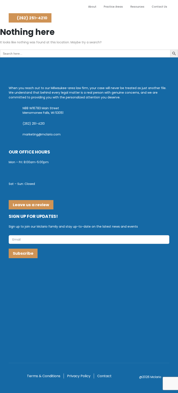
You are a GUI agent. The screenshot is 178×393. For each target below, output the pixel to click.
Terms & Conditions (43, 375)
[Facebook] (13, 272)
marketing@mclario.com (42, 134)
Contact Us (159, 6)
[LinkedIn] (21, 272)
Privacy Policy (79, 375)
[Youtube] (30, 272)
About (92, 6)
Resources (137, 6)
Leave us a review (31, 204)
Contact (104, 375)
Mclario (155, 377)
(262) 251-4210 (31, 18)
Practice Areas (113, 6)
